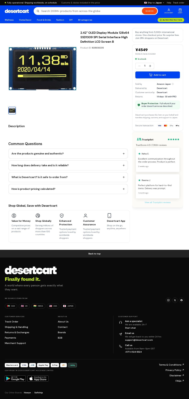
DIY (71, 20)
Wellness (9, 20)
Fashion (60, 20)
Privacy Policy (175, 370)
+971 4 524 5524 (133, 352)
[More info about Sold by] (172, 84)
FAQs (180, 380)
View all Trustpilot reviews (158, 202)
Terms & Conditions (171, 364)
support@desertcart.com (139, 340)
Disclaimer (177, 375)
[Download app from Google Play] (15, 379)
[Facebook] (181, 300)
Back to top (94, 253)
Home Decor (25, 20)
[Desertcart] (17, 11)
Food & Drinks (44, 20)
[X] (175, 300)
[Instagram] (168, 300)
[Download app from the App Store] (37, 379)
